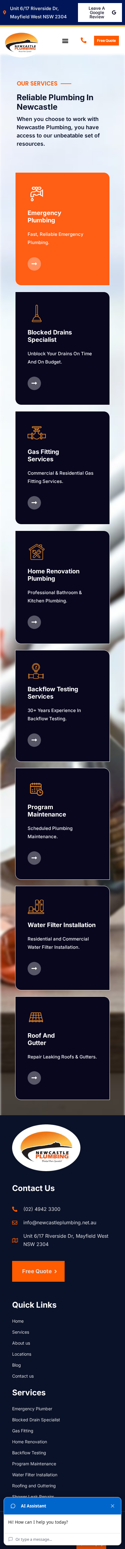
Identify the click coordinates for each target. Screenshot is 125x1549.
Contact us (23, 1376)
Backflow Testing (29, 1452)
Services (20, 1332)
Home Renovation (29, 1441)
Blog (16, 1365)
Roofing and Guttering (34, 1485)
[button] (65, 41)
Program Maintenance (34, 1463)
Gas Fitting (22, 1430)
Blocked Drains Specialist (50, 336)
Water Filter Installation (62, 925)
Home (18, 1321)
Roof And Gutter (41, 1039)
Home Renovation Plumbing (53, 575)
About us (21, 1343)
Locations (21, 1354)
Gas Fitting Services (43, 455)
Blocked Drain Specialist (36, 1419)
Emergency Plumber (32, 1408)
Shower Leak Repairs (33, 1496)
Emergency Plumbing (44, 216)
